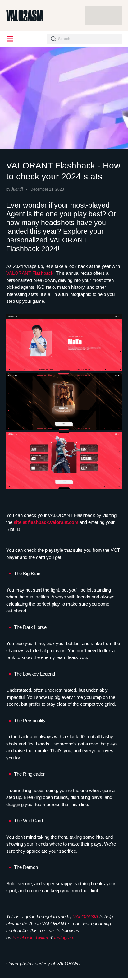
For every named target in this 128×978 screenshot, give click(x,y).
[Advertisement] (103, 15)
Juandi (17, 189)
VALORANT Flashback (29, 273)
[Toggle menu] (10, 39)
